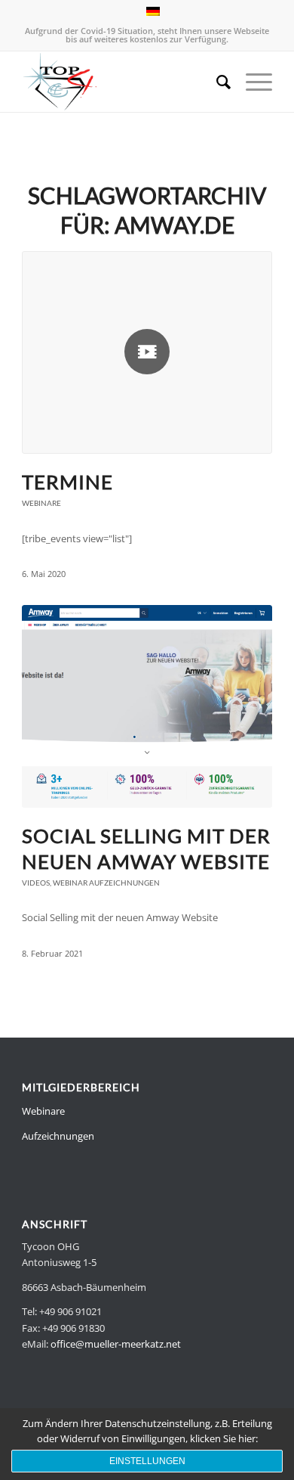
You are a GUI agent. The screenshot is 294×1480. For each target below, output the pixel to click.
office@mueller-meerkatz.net (116, 1344)
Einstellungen (147, 1461)
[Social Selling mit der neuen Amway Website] (147, 706)
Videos (36, 882)
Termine (67, 482)
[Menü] (251, 81)
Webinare (41, 502)
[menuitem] (216, 81)
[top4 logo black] (122, 81)
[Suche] (216, 81)
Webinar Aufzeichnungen (106, 882)
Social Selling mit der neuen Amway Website (146, 848)
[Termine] (147, 352)
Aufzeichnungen (58, 1136)
